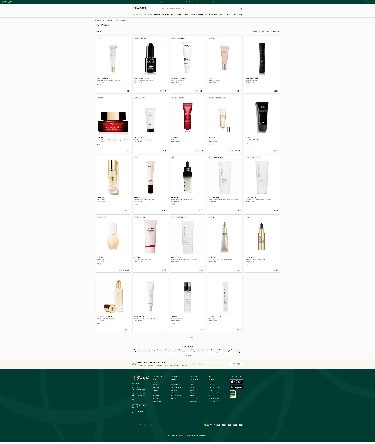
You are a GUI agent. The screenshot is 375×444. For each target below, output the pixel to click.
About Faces (212, 379)
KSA (5, 2)
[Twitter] (150, 425)
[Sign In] (234, 8)
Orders (192, 382)
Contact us (211, 385)
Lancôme (174, 390)
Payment (192, 387)
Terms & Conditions (214, 393)
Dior (172, 382)
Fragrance (156, 387)
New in (155, 382)
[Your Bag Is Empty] (241, 8)
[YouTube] (139, 425)
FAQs (191, 385)
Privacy (210, 396)
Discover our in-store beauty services (187, 2)
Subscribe (236, 364)
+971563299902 (140, 396)
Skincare (155, 393)
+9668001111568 (140, 390)
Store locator (194, 401)
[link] (187, 14)
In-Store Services (213, 382)
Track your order (195, 398)
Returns (192, 396)
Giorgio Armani (175, 385)
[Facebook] (133, 425)
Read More (187, 355)
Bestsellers (156, 385)
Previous (162, 2)
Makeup (155, 390)
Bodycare (156, 396)
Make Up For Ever (176, 396)
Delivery (192, 393)
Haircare (155, 398)
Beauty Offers (157, 401)
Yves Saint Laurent (176, 387)
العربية (10, 2)
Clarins (173, 398)
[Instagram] (145, 425)
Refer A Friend (194, 390)
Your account (194, 379)
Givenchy (174, 393)
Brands (155, 379)
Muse (210, 390)
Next (213, 2)
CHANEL (173, 379)
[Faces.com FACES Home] (140, 8)
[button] (4, 2)
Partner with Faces (213, 387)
